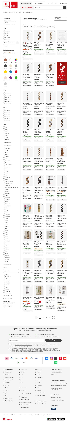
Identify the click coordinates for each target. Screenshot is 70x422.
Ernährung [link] (39, 390)
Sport (6, 393)
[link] (39, 3)
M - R (22, 380)
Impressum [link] (5, 414)
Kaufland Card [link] (40, 377)
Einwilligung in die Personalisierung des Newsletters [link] (29, 349)
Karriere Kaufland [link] (56, 397)
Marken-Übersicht (9, 400)
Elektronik (7, 374)
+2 (31, 43)
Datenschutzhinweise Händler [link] (59, 385)
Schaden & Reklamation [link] (26, 402)
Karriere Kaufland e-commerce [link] (59, 400)
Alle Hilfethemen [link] (24, 390)
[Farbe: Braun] (26, 43)
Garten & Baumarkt (9, 377)
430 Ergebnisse (43, 19)
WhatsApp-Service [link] (41, 395)
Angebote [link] (39, 372)
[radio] (10, 31)
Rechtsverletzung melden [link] (25, 408)
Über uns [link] (54, 374)
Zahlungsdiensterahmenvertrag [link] (59, 383)
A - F (22, 374)
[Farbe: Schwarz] (28, 43)
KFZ (5, 395)
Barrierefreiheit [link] (50, 414)
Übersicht (23, 372)
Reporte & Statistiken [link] (57, 372)
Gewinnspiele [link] (40, 387)
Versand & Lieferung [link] (25, 404)
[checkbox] (10, 21)
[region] (12, 156)
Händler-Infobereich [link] (41, 403)
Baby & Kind (7, 382)
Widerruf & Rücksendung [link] (24, 396)
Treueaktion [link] (39, 385)
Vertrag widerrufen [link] (25, 399)
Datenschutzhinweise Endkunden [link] (57, 389)
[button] (26, 26)
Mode (6, 387)
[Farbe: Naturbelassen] (23, 43)
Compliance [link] (12, 414)
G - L (22, 377)
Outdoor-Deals (8, 372)
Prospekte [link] (39, 374)
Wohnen (7, 385)
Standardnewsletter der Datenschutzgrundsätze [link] (23, 345)
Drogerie (7, 390)
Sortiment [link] (39, 380)
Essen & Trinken (8, 398)
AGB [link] (25, 414)
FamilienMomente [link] (41, 393)
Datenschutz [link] (19, 414)
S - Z (22, 382)
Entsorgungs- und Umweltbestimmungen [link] (36, 414)
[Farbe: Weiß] (30, 43)
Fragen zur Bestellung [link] (26, 393)
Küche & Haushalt (9, 380)
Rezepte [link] (38, 382)
